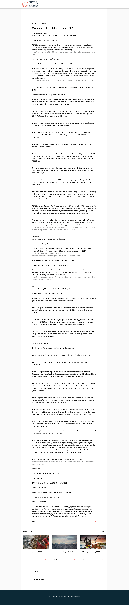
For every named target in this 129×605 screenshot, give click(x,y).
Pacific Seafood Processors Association (69, 596)
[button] (103, 9)
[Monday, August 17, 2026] (93, 542)
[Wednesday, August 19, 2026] (64, 542)
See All (104, 531)
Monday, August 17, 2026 (91, 552)
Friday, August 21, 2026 (33, 552)
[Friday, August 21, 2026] (36, 542)
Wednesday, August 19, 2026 (64, 552)
